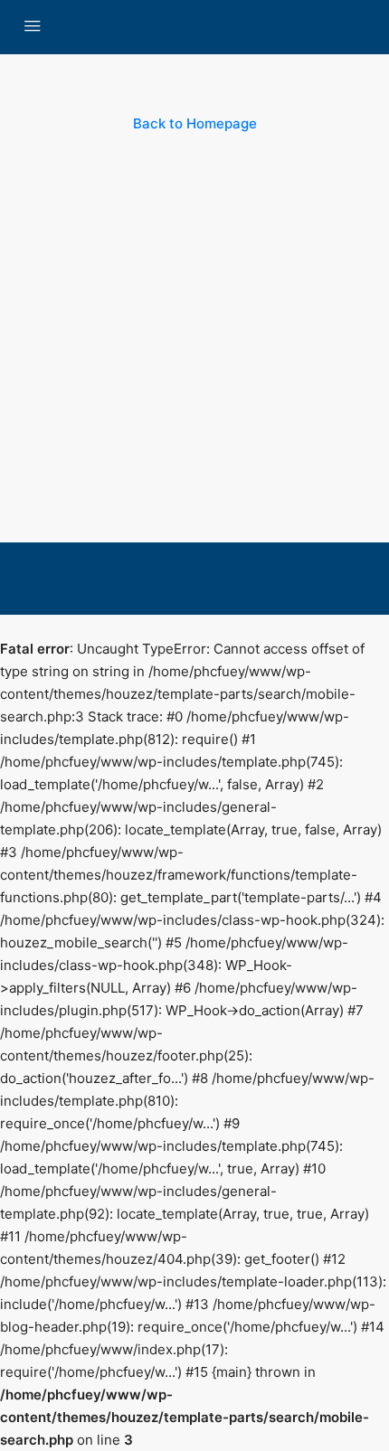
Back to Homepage (195, 123)
